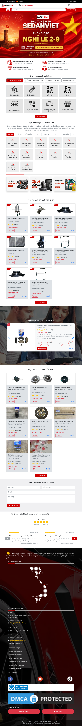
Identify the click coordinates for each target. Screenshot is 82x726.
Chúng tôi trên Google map (18, 623)
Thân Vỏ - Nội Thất (54, 80)
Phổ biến (10, 134)
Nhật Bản (19, 134)
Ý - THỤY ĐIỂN (65, 134)
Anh (74, 134)
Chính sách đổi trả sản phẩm (18, 662)
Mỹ (37, 134)
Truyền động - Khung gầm (35, 80)
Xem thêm (42, 116)
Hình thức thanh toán (15, 669)
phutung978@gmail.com (17, 620)
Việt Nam (46, 134)
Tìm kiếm (72, 10)
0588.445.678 (14, 634)
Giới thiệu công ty (14, 648)
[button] (73, 337)
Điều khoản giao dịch (15, 651)
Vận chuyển (73, 1)
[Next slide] (74, 538)
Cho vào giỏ (42, 348)
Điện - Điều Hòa (69, 80)
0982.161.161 (13, 618)
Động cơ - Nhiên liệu (16, 80)
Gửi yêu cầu (14, 506)
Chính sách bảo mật (15, 655)
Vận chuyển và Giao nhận (17, 665)
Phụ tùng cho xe (12, 144)
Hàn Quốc (28, 134)
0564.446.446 (27, 5)
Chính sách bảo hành (15, 658)
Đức (55, 134)
